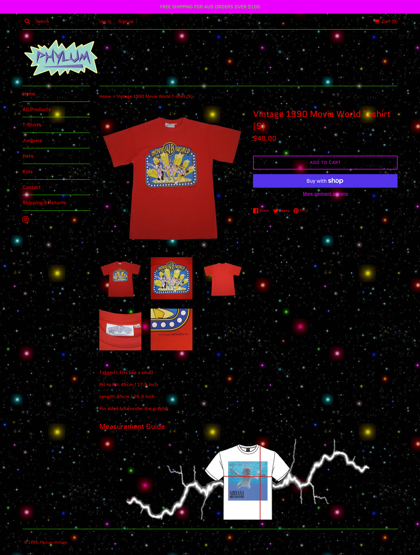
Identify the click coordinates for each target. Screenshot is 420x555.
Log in (105, 21)
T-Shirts (32, 124)
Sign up (125, 21)
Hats (28, 155)
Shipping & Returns (44, 202)
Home (28, 93)
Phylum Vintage (53, 542)
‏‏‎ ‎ (69, 542)
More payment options (325, 193)
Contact (31, 187)
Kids (27, 171)
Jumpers (32, 140)
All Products (36, 109)
